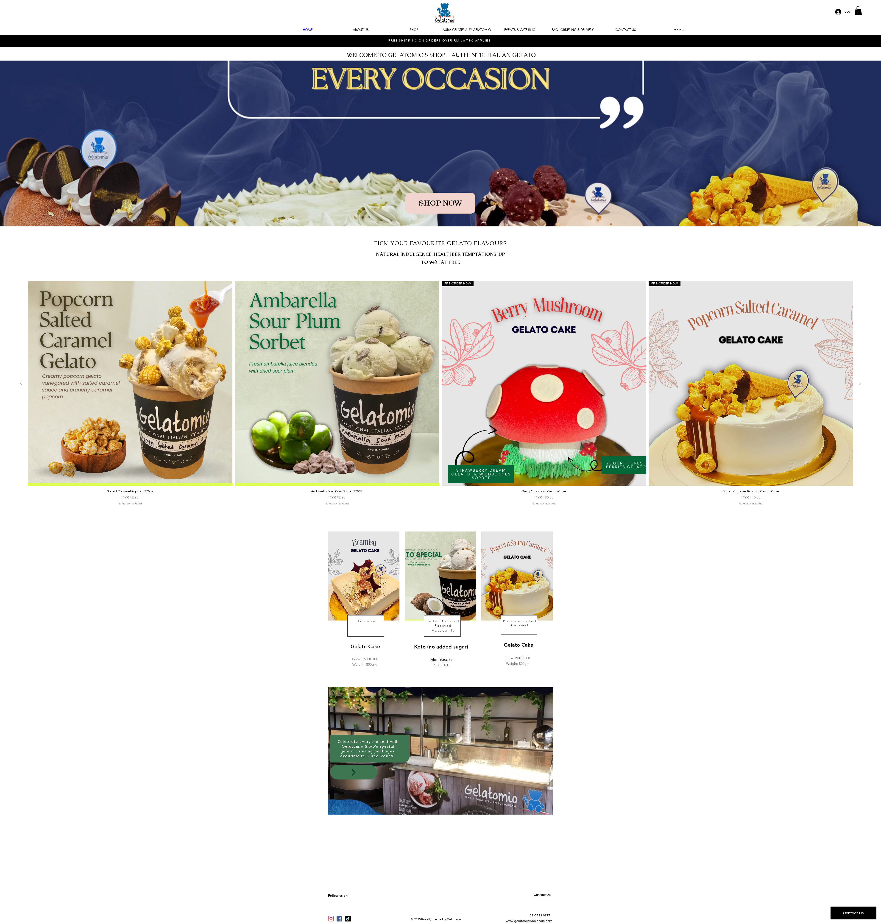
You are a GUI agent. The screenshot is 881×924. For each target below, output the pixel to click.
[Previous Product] (21, 383)
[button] (858, 10)
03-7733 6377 (540, 915)
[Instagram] (331, 918)
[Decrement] (33, 513)
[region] (363, 605)
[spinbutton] (129, 513)
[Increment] (226, 513)
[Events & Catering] (353, 772)
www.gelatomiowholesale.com (529, 921)
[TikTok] (348, 918)
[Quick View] (130, 383)
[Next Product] (860, 383)
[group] (440, 406)
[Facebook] (339, 918)
